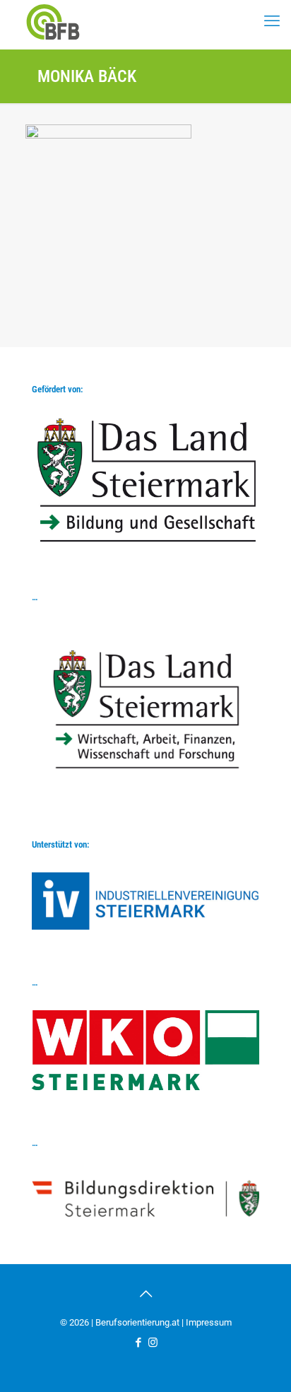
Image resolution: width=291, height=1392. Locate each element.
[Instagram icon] (153, 1342)
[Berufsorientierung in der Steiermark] (53, 21)
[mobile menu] (272, 21)
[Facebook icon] (138, 1342)
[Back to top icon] (145, 1294)
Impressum (209, 1322)
